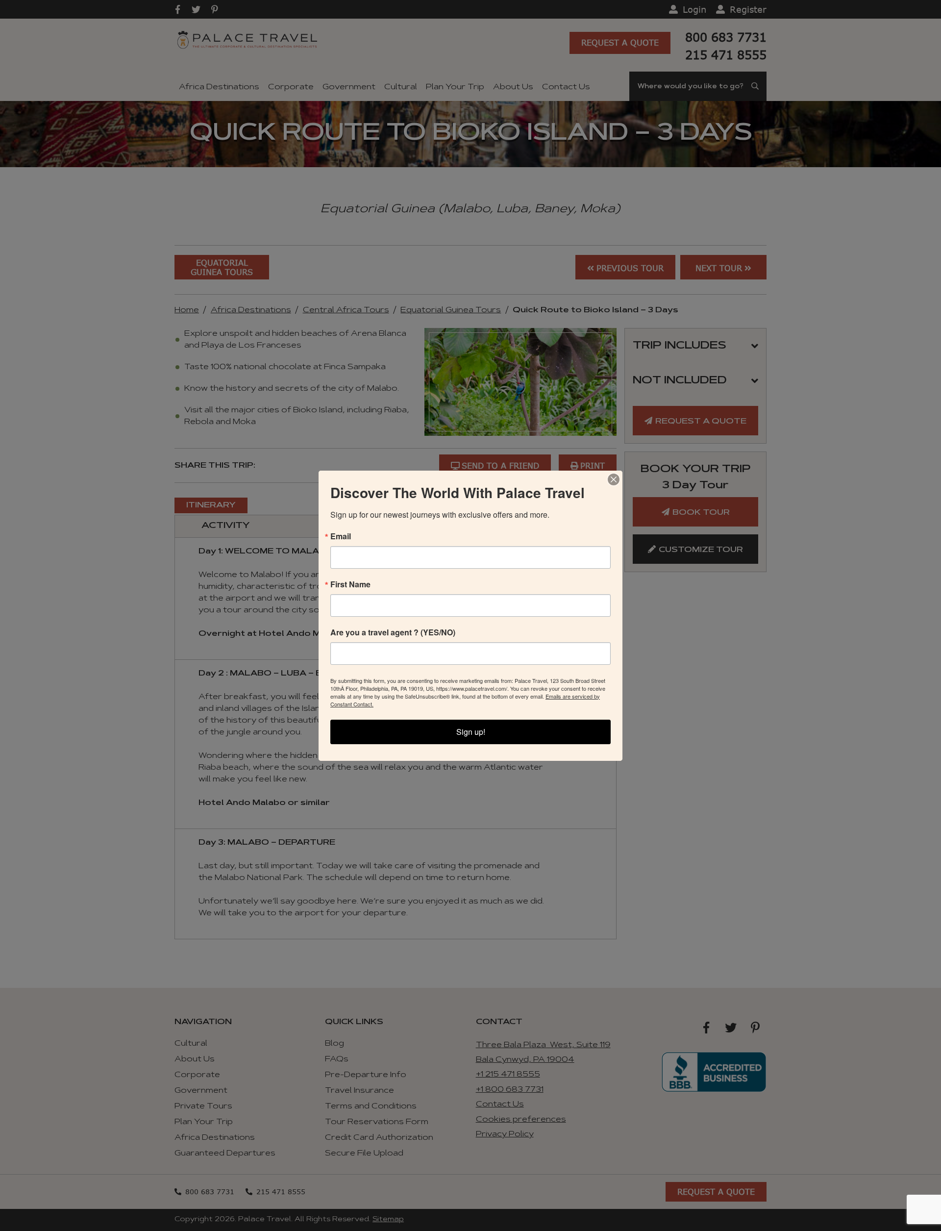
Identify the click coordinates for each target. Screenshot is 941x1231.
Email (340, 536)
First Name (350, 584)
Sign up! (470, 731)
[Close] (613, 479)
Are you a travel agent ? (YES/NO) (392, 632)
